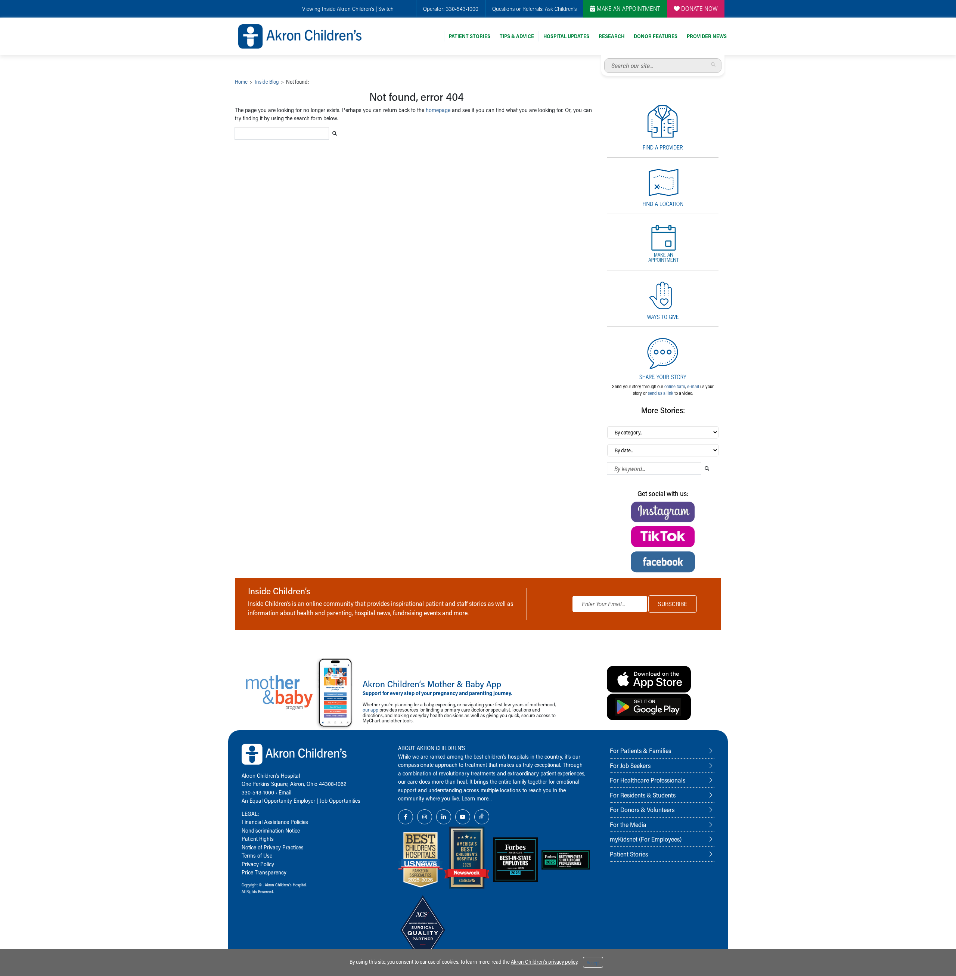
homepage (438, 110)
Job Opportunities (340, 800)
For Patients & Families (640, 750)
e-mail (693, 386)
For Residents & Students (643, 795)
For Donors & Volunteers (642, 809)
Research (611, 36)
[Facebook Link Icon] (405, 816)
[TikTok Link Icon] (481, 816)
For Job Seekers (630, 765)
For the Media (628, 824)
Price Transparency (264, 872)
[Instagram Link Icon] (424, 816)
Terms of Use (257, 855)
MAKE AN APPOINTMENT (627, 8)
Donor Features (655, 36)
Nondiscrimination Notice (271, 830)
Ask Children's (561, 8)
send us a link (660, 393)
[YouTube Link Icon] (462, 816)
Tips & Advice (517, 36)
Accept (593, 963)
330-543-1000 (462, 8)
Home (241, 81)
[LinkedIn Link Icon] (443, 816)
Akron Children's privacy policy (544, 961)
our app (370, 709)
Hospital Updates (566, 36)
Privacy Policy (258, 864)
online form (674, 386)
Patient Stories (469, 36)
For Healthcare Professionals (647, 780)
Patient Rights (258, 838)
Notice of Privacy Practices (273, 847)
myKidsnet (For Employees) (646, 839)
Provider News (707, 36)
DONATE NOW (699, 8)
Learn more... (477, 798)
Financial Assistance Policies (275, 821)
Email (285, 792)
